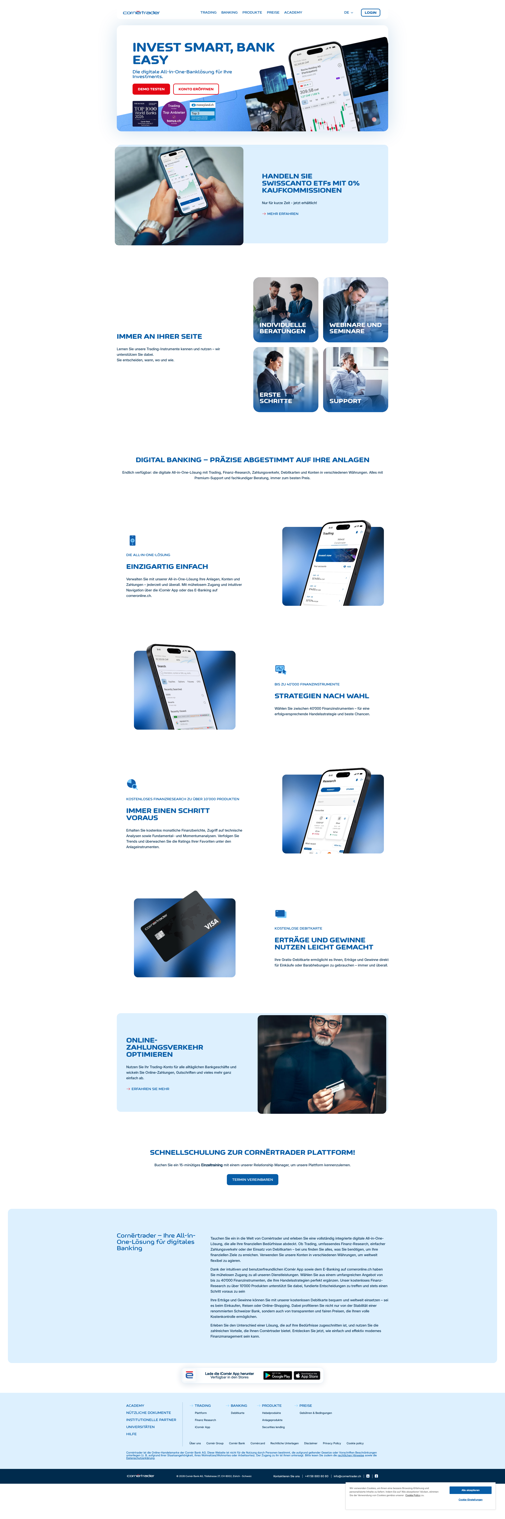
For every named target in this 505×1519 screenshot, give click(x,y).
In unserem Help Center (347, 409)
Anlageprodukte (272, 1420)
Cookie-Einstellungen (471, 1499)
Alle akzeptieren (471, 1490)
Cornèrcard (258, 1443)
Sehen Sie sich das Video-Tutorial (285, 409)
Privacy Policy (332, 1443)
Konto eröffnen (196, 89)
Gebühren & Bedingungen (316, 1412)
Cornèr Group (215, 1443)
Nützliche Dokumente (148, 1413)
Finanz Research (205, 1420)
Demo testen (151, 89)
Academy (293, 12)
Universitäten (140, 1427)
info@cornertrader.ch (347, 1476)
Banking (229, 12)
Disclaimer (310, 1443)
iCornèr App (202, 1427)
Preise (273, 12)
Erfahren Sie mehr (150, 1089)
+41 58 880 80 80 (316, 1476)
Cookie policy (355, 1443)
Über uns (195, 1443)
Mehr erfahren (282, 214)
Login (371, 13)
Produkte (252, 12)
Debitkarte (237, 1412)
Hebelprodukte (271, 1412)
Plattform (201, 1412)
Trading (208, 12)
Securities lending (273, 1427)
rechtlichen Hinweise (351, 1455)
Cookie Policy (413, 1495)
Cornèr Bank (237, 1443)
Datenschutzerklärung (140, 1458)
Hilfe (131, 1434)
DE (346, 12)
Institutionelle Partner (151, 1420)
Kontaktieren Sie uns (286, 1476)
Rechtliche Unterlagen (284, 1443)
